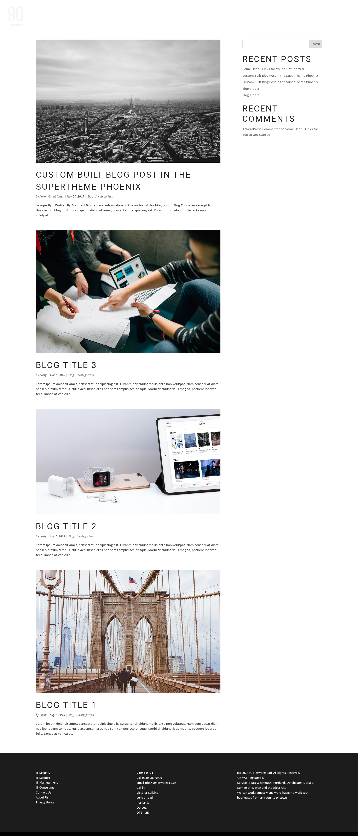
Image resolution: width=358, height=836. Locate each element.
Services (314, 14)
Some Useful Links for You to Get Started (273, 69)
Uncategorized (103, 196)
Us (49, 792)
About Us (293, 14)
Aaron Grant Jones (52, 196)
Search (315, 44)
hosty (43, 375)
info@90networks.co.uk (160, 783)
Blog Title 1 (66, 705)
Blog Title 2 (66, 526)
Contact (42, 792)
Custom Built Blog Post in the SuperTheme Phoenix (280, 75)
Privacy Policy (45, 802)
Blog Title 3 (66, 365)
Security (44, 773)
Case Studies (267, 14)
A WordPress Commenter (261, 129)
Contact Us (341, 14)
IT (37, 773)
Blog (90, 196)
